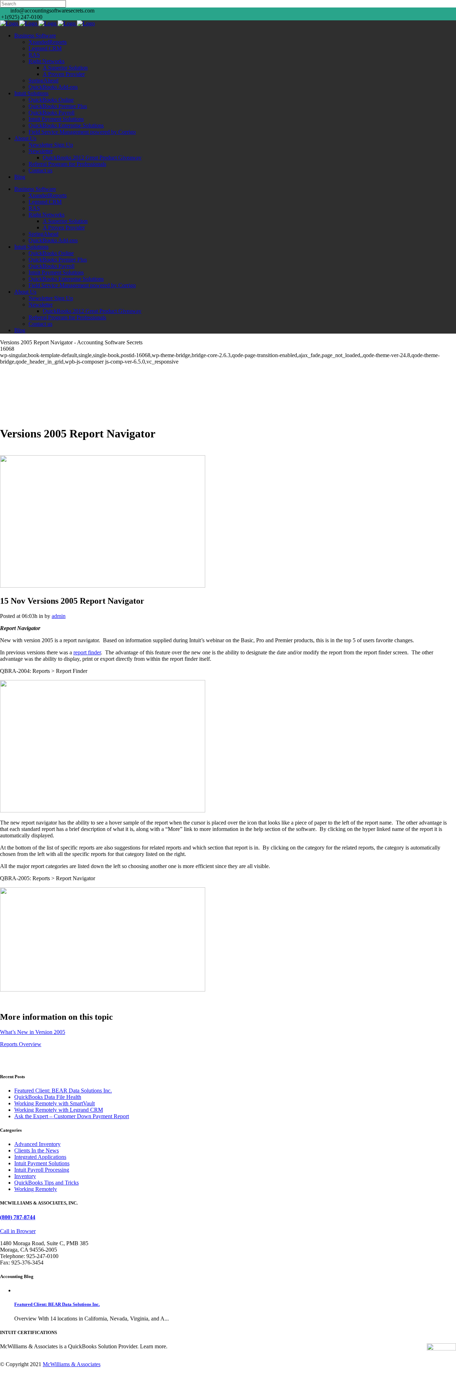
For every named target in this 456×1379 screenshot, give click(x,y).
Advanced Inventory (37, 1144)
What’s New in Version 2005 (32, 1032)
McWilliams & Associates (71, 1364)
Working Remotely (35, 1189)
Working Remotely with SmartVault (54, 1103)
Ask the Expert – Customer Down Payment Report (71, 1116)
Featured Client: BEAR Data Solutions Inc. (63, 1091)
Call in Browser (18, 1231)
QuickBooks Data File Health (47, 1097)
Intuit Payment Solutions (41, 1163)
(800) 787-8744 (17, 1217)
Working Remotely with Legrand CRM (58, 1110)
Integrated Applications (40, 1157)
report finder (87, 652)
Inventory (25, 1176)
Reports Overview (20, 1044)
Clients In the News (36, 1150)
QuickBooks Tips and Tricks (46, 1183)
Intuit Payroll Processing (41, 1170)
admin (59, 616)
